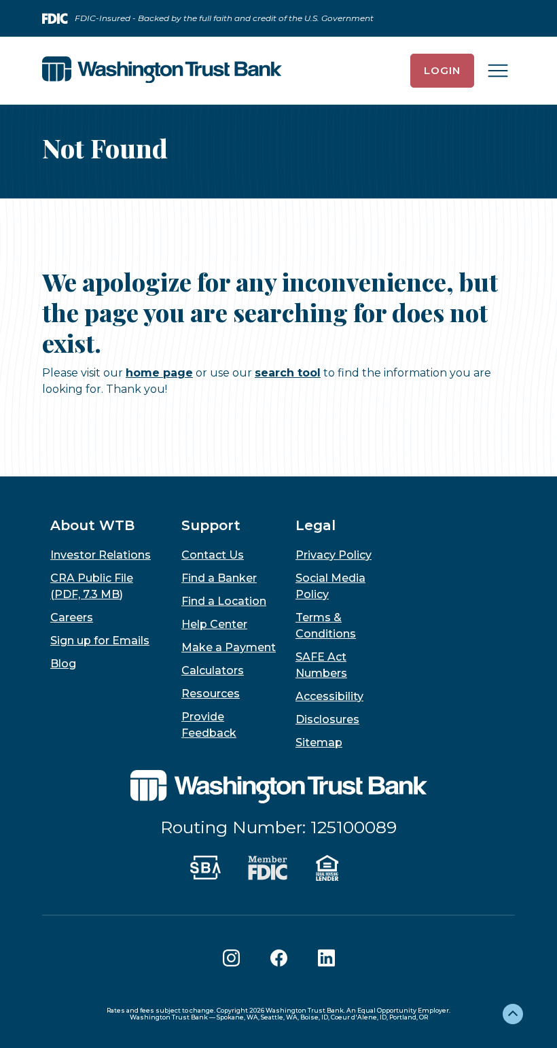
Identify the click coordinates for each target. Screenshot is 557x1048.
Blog (63, 663)
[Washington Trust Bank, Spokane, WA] (162, 71)
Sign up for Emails (99, 640)
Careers (71, 617)
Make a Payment (228, 647)
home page (159, 372)
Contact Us (212, 554)
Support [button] (210, 525)
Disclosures (327, 719)
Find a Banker (219, 578)
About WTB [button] (92, 525)
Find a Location (223, 601)
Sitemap (318, 742)
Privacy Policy (333, 554)
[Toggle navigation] (498, 71)
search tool (288, 372)
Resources (210, 693)
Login (442, 70)
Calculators (212, 670)
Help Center (214, 624)
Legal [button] (315, 525)
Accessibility (329, 696)
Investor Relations (100, 554)
